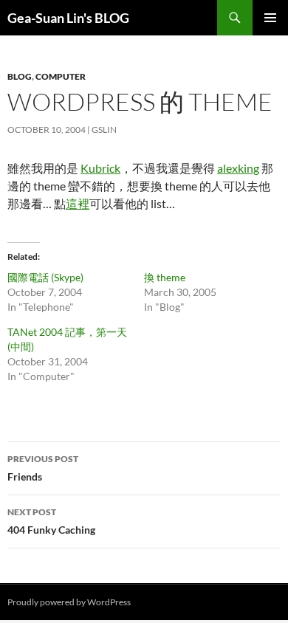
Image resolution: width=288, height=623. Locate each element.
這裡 (77, 203)
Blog (19, 76)
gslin (104, 129)
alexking (238, 168)
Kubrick (100, 168)
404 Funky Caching (51, 521)
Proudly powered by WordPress (69, 601)
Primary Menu (270, 17)
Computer (60, 76)
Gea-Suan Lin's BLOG (68, 18)
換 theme (164, 277)
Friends (42, 468)
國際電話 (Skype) (45, 277)
